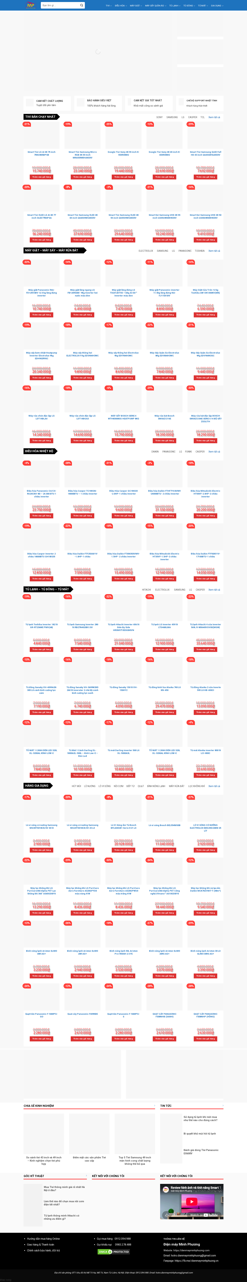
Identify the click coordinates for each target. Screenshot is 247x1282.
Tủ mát (202, 5)
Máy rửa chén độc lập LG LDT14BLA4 (42, 417)
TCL (202, 117)
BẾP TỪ (131, 786)
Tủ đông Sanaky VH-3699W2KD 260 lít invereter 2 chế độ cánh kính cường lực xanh (82, 690)
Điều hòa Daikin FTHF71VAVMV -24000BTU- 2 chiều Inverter (164, 492)
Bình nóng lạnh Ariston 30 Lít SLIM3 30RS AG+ (205, 952)
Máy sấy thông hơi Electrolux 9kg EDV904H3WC (123, 354)
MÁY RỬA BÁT (68, 250)
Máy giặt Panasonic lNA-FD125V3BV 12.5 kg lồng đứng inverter (41, 293)
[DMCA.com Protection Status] (114, 1251)
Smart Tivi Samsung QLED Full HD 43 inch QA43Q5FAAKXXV (205, 153)
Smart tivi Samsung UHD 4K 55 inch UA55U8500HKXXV (164, 216)
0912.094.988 (123, 1238)
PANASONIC (185, 251)
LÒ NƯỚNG (89, 786)
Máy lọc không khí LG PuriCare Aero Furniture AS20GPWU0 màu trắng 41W (123, 891)
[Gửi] (81, 5)
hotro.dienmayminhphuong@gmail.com (193, 1255)
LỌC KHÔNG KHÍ (196, 786)
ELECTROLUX (146, 251)
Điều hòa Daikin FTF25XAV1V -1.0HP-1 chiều (82, 555)
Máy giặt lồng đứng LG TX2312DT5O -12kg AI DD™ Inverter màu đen (123, 293)
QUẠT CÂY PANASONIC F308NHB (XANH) (164, 1015)
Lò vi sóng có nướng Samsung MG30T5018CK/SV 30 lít (41, 826)
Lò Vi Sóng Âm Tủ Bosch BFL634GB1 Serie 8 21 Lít (123, 826)
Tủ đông (188, 5)
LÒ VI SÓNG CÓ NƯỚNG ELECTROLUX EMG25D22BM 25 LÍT (205, 828)
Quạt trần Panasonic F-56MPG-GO (41, 1015)
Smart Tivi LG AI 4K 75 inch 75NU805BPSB (41, 153)
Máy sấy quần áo (154, 5)
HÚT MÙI (76, 786)
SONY (159, 117)
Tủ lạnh (173, 5)
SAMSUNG (172, 117)
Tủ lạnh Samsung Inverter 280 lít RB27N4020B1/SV (82, 626)
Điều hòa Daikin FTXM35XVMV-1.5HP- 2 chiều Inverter (123, 555)
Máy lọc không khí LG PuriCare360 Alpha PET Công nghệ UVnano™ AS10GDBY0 (164, 891)
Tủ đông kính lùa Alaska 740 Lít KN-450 (165, 688)
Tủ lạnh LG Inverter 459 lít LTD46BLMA (164, 626)
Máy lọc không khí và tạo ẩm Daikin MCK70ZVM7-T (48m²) (205, 889)
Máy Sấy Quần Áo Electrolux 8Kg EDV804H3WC (164, 354)
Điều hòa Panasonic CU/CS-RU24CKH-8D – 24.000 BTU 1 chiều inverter (41, 494)
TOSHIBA (200, 251)
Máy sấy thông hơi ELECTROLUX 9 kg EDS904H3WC (82, 354)
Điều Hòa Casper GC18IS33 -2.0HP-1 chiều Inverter (123, 492)
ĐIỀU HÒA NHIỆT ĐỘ (39, 451)
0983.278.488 (123, 1244)
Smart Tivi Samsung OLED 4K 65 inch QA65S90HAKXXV (83, 216)
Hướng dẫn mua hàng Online (43, 1238)
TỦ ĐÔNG (47, 589)
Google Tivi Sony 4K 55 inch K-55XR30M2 (123, 153)
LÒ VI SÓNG (105, 786)
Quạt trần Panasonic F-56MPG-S (123, 1015)
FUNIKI (188, 451)
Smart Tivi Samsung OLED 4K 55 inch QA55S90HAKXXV (124, 216)
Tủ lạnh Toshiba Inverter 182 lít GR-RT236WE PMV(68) (42, 626)
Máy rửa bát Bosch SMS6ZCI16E (164, 417)
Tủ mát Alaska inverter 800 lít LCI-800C (205, 751)
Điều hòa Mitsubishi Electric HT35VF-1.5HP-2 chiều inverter (164, 556)
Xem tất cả (214, 117)
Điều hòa (120, 5)
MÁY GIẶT (32, 250)
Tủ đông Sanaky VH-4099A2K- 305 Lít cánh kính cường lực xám (41, 690)
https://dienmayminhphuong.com (191, 1250)
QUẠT (141, 786)
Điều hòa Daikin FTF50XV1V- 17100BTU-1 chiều (205, 555)
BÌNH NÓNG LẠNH (156, 786)
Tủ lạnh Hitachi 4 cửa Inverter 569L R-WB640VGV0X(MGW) (205, 626)
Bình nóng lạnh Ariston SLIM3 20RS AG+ (164, 952)
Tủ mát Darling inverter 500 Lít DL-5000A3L (123, 751)
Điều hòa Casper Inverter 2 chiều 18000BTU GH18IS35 (41, 555)
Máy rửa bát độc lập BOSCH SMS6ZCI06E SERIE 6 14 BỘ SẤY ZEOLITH (206, 419)
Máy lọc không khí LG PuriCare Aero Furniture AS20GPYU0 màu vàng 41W (82, 891)
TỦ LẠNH (31, 589)
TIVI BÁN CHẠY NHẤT (40, 116)
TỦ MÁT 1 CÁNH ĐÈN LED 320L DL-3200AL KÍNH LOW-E (41, 751)
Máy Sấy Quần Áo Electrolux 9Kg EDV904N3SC (205, 354)
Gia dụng (216, 5)
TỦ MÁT (63, 589)
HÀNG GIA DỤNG (36, 785)
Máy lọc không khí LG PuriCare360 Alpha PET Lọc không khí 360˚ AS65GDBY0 (41, 891)
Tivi (108, 5)
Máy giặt (135, 5)
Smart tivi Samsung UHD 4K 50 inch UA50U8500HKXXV (205, 216)
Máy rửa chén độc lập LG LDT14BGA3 (83, 417)
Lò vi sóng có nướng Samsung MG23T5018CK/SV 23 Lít (82, 826)
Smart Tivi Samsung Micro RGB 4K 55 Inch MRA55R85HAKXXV (83, 155)
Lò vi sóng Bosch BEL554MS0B (164, 825)
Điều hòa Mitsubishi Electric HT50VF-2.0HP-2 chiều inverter (205, 494)
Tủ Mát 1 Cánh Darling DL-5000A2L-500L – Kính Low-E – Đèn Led (82, 753)
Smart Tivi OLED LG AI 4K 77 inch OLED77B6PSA (41, 216)
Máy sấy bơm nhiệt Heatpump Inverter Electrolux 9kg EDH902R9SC (41, 355)
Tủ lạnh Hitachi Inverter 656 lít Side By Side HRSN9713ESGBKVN (123, 627)
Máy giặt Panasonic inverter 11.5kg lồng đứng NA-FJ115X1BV (164, 293)
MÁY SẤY (49, 250)
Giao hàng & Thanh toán (40, 1244)
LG (183, 117)
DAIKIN (155, 451)
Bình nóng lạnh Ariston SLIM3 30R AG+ (41, 952)
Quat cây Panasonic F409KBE (82, 1014)
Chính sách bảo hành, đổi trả (43, 1250)
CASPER (192, 117)
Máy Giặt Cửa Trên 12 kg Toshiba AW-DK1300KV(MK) (205, 291)
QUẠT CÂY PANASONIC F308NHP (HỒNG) (205, 1015)
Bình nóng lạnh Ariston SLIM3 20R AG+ (82, 952)
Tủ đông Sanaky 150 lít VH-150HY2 (123, 688)
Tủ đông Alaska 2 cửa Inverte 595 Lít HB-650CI (205, 688)
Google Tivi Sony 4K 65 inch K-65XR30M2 (164, 153)
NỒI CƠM (118, 786)
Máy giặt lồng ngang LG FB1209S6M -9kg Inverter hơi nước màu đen (83, 293)
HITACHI (146, 589)
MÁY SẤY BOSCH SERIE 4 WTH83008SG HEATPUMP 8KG (123, 417)
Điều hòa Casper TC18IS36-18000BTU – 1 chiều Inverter (82, 492)
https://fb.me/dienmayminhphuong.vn (196, 1260)
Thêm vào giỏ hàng (41, 177)
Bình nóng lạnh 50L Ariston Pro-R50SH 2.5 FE (124, 952)
